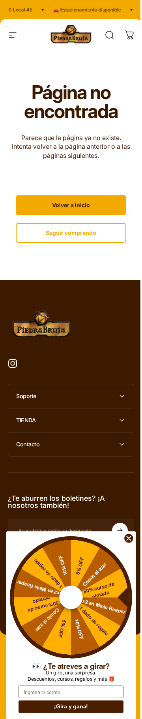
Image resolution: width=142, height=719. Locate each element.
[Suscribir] (114, 531)
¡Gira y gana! (71, 707)
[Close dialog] (128, 538)
